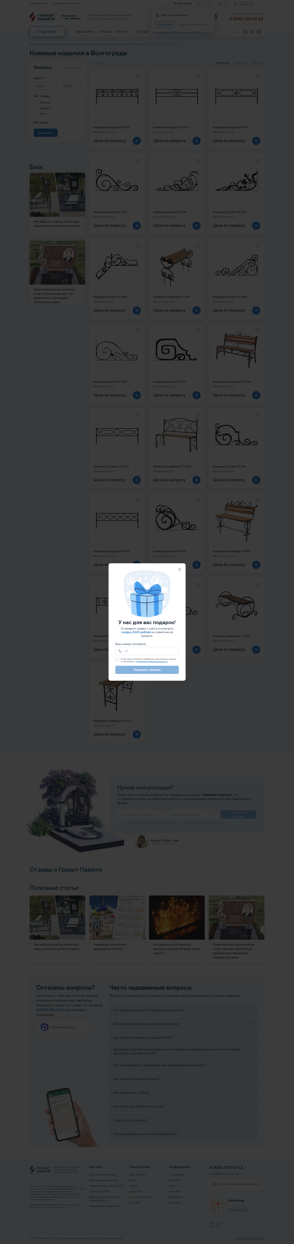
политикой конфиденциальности (152, 661)
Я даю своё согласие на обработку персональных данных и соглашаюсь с (148, 660)
